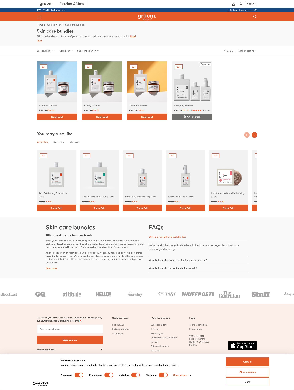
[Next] (254, 135)
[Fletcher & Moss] (72, 4)
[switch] (108, 375)
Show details (180, 375)
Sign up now (70, 339)
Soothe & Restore (138, 105)
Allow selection (247, 372)
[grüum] (147, 16)
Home (40, 24)
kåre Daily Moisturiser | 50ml (140, 196)
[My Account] (233, 4)
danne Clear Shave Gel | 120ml (98, 196)
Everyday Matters (183, 105)
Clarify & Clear (92, 105)
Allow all (247, 362)
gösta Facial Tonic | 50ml (181, 196)
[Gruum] (47, 4)
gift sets (178, 245)
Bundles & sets (54, 24)
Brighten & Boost (48, 105)
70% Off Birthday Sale (54, 9)
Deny (247, 382)
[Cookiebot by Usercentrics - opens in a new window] (40, 384)
